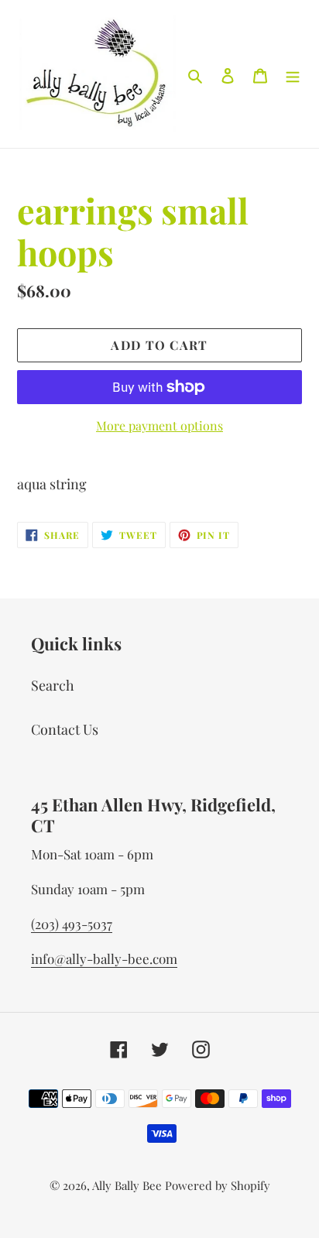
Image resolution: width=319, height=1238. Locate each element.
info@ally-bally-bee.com (104, 958)
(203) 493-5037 (71, 923)
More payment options (159, 425)
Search (52, 685)
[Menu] (292, 74)
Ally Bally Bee (127, 1185)
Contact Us (64, 729)
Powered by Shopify (217, 1185)
